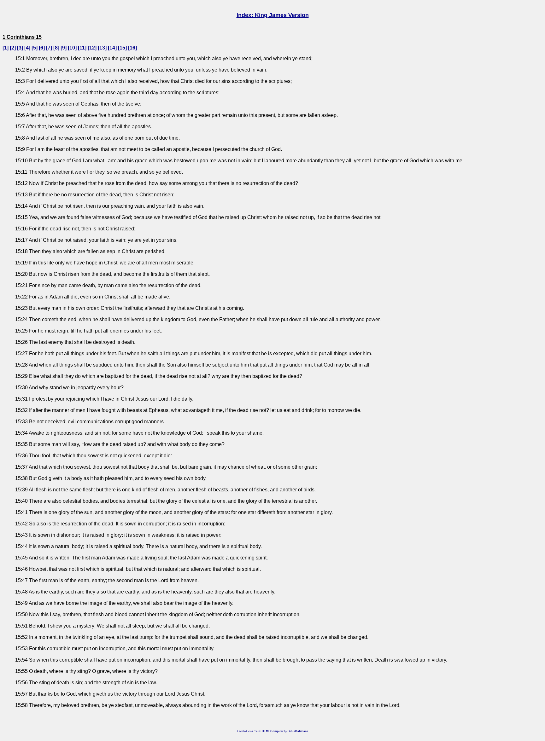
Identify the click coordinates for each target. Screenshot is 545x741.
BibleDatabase (298, 731)
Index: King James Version (273, 15)
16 (132, 47)
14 (112, 47)
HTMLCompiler (273, 731)
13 (102, 47)
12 (92, 47)
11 (82, 47)
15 (122, 47)
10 (72, 47)
